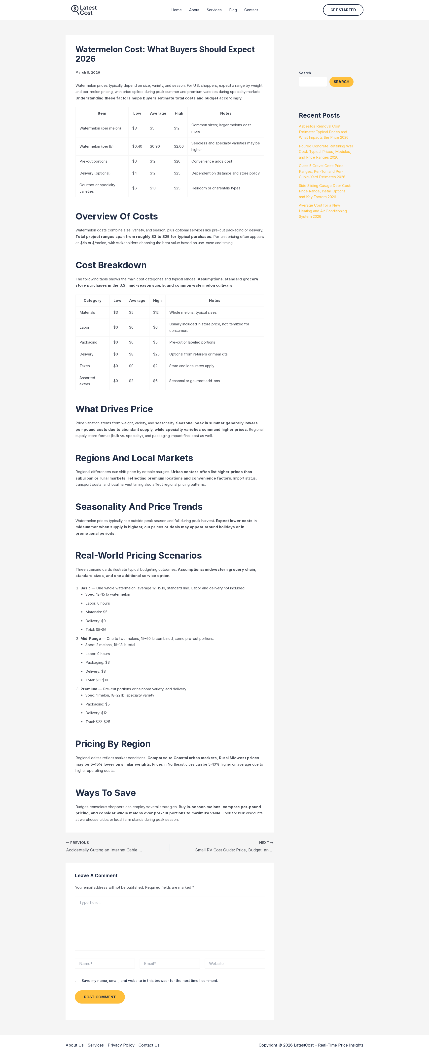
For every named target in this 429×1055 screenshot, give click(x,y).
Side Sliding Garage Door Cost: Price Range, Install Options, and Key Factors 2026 (325, 191)
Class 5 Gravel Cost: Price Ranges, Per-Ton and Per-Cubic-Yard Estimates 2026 (322, 171)
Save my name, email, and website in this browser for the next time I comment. (150, 980)
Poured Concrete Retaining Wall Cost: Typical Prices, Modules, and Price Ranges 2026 (326, 152)
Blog (233, 9)
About (194, 9)
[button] (343, 10)
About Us (75, 1045)
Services (214, 9)
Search (305, 73)
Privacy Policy (121, 1045)
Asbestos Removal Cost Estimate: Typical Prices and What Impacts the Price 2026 (324, 132)
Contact (251, 9)
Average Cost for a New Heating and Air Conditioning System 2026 (323, 211)
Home (176, 9)
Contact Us (149, 1045)
